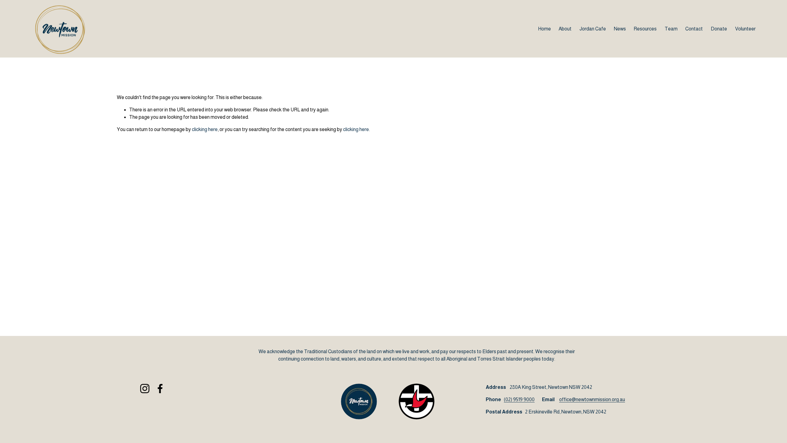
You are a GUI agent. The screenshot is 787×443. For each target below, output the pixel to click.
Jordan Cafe (592, 28)
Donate (719, 28)
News (620, 28)
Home (544, 28)
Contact (694, 28)
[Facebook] (160, 388)
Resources (645, 28)
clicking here (205, 129)
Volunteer (745, 28)
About (565, 28)
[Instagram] (145, 388)
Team (671, 28)
